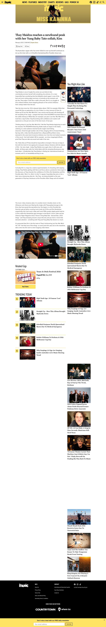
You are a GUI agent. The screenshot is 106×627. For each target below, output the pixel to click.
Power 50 (74, 2)
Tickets (25, 287)
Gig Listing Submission (59, 590)
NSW (50, 275)
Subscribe (61, 162)
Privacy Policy (38, 590)
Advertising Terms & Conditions (41, 598)
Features (32, 2)
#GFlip (38, 278)
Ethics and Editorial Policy (40, 595)
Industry (42, 2)
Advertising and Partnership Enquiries (62, 587)
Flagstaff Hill (40, 275)
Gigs (67, 2)
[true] (104, 620)
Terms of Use (37, 592)
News (24, 2)
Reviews (59, 2)
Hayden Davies (34, 42)
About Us (37, 587)
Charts (51, 2)
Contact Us (56, 592)
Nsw (47, 275)
